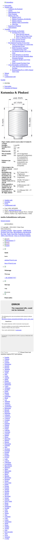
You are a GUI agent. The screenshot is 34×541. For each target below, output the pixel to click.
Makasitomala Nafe (14, 12)
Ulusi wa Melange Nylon (23, 37)
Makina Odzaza (17, 21)
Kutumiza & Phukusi (14, 26)
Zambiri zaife (8, 7)
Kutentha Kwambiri (24, 234)
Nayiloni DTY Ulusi (18, 32)
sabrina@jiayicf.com (15, 210)
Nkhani (7, 73)
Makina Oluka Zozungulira (20, 22)
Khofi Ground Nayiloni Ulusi (21, 63)
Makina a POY (16, 17)
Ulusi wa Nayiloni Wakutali (22, 235)
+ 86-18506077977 (10, 277)
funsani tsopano (5, 221)
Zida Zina (15, 24)
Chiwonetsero (12, 27)
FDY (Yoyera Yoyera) (18, 39)
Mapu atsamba (17, 230)
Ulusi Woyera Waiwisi (22, 34)
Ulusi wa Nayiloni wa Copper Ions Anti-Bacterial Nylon (22, 45)
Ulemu (10, 10)
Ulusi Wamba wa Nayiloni (16, 31)
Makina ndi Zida (13, 15)
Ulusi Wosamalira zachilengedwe (18, 65)
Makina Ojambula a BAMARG (21, 19)
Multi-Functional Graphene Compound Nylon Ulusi (20, 48)
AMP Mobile (27, 230)
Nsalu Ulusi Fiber (12, 234)
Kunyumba (8, 5)
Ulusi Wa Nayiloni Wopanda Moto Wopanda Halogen (22, 57)
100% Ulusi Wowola (7, 235)
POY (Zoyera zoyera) (18, 41)
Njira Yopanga (12, 14)
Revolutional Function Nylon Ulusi (18, 43)
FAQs (6, 75)
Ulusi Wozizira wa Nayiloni (20, 54)
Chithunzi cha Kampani (15, 9)
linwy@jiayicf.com (10, 263)
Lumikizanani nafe (10, 76)
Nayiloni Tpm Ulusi (7, 232)
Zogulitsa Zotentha (6, 230)
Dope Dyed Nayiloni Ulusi (24, 36)
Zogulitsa (7, 29)
